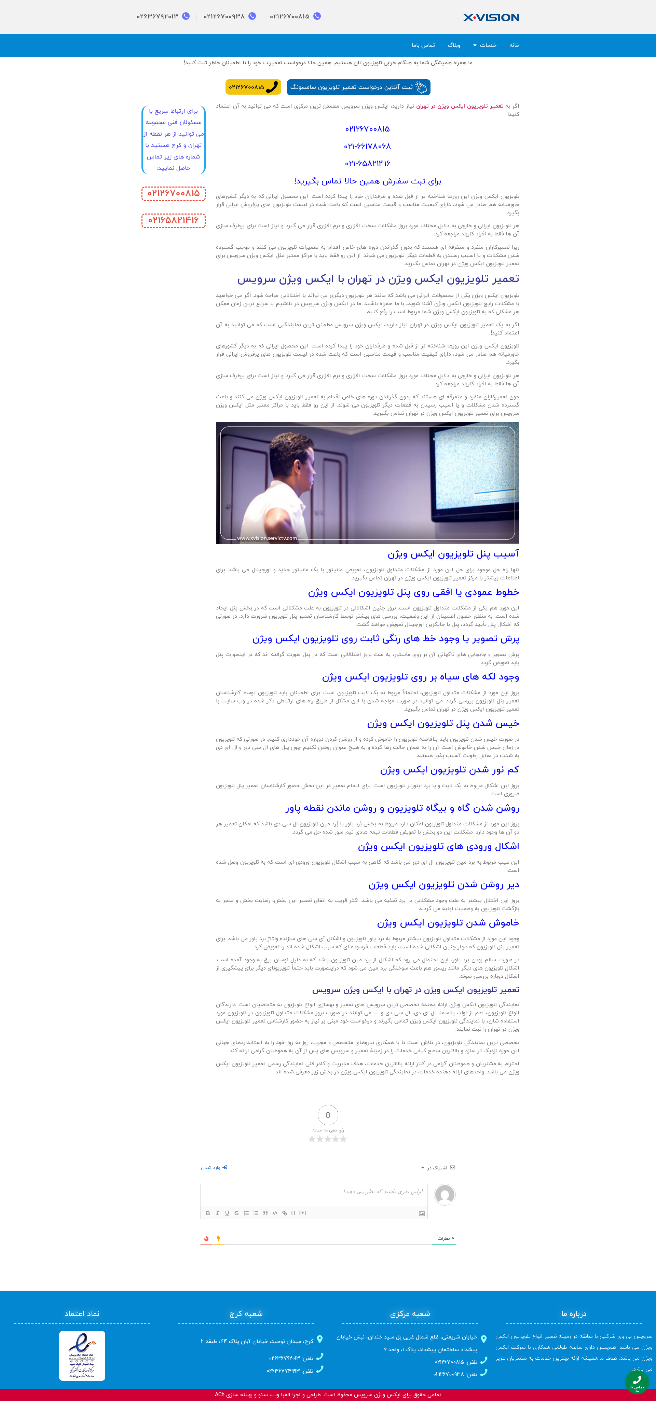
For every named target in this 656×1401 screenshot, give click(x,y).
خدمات (488, 45)
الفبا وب (280, 1395)
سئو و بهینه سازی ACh (241, 1395)
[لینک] (284, 1213)
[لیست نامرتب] (256, 1213)
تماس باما (423, 45)
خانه (514, 45)
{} (293, 1212)
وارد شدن (211, 1168)
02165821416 (173, 220)
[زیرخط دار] (227, 1213)
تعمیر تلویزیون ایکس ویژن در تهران (460, 106)
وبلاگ (454, 45)
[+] (303, 1212)
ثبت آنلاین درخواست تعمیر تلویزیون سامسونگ (351, 87)
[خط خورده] (237, 1213)
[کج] (217, 1213)
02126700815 (246, 87)
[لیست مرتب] (246, 1213)
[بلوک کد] (275, 1213)
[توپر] (208, 1213)
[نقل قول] (265, 1213)
